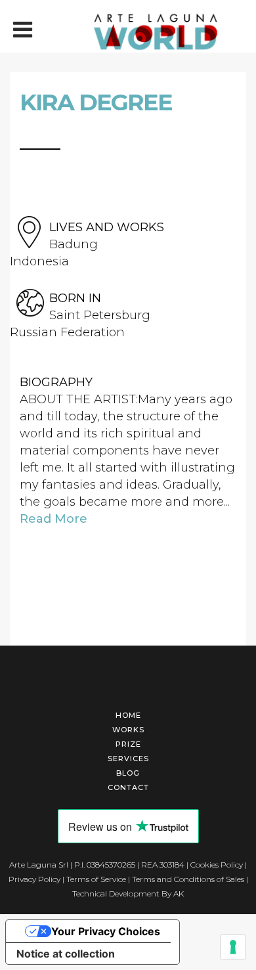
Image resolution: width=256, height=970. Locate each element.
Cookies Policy (216, 865)
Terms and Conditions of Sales (188, 879)
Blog (128, 773)
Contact (128, 787)
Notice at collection (65, 953)
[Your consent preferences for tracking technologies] (233, 947)
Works (128, 729)
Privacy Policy (34, 879)
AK (178, 893)
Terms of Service (96, 879)
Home (128, 715)
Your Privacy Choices (105, 931)
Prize (128, 744)
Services (128, 758)
